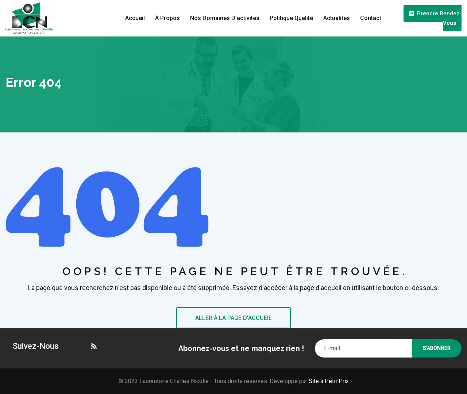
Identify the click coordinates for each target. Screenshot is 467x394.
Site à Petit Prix (328, 381)
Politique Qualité (291, 18)
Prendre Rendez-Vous (439, 18)
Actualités (336, 18)
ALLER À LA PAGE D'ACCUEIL (233, 317)
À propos (167, 18)
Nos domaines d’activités (224, 18)
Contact (370, 18)
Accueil (135, 18)
